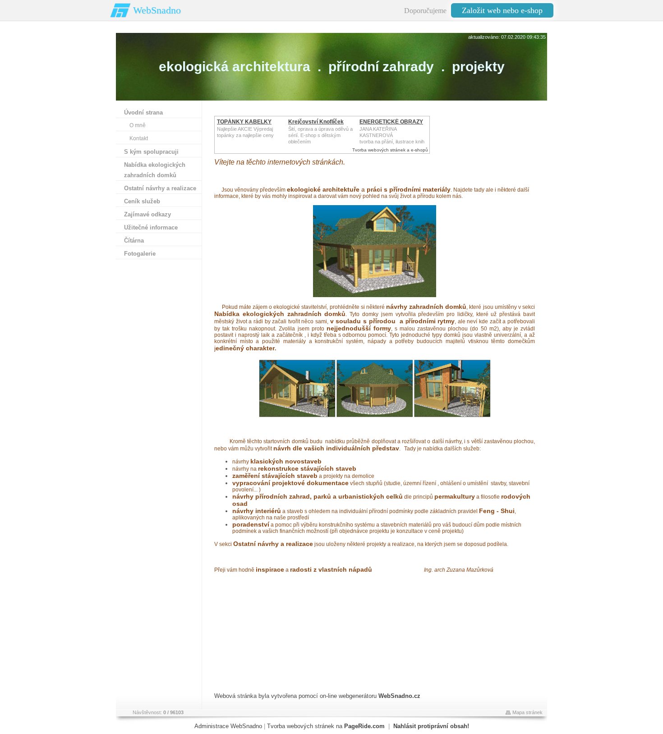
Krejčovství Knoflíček (316, 122)
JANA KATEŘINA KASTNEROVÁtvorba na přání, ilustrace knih (391, 135)
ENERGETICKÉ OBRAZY (391, 122)
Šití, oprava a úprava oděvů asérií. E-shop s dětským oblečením (320, 135)
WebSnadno (157, 10)
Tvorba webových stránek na (326, 726)
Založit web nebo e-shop (502, 10)
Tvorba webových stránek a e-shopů (390, 149)
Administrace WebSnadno (228, 726)
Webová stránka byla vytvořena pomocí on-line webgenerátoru (317, 696)
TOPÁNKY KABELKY (244, 122)
